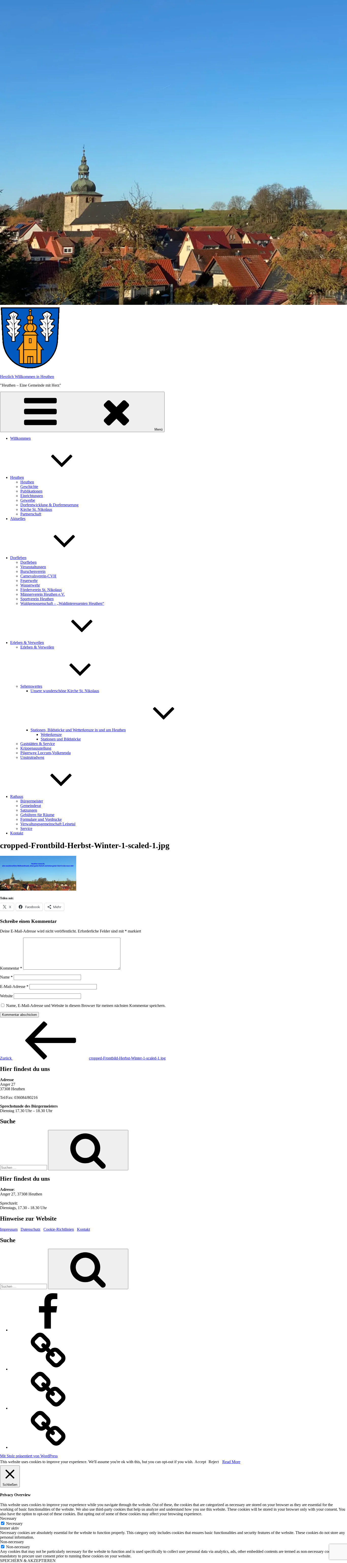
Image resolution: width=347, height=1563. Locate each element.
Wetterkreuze (51, 734)
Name (6, 977)
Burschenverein (32, 571)
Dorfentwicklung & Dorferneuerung (49, 505)
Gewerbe (27, 500)
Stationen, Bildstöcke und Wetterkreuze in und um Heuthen (78, 730)
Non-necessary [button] (12, 1542)
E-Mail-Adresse (14, 986)
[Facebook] (48, 1330)
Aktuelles (17, 518)
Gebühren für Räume (37, 815)
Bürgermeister (31, 801)
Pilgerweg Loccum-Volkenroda (45, 753)
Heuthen (17, 477)
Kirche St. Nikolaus (36, 509)
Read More (231, 1462)
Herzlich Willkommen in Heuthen (27, 376)
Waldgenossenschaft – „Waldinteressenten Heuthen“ (62, 603)
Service (26, 828)
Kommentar (11, 968)
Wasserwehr (30, 585)
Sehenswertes (31, 686)
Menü (158, 429)
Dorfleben (18, 558)
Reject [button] (214, 1462)
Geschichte (29, 486)
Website (6, 996)
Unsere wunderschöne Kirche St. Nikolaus (64, 691)
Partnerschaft (30, 514)
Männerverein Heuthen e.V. (42, 594)
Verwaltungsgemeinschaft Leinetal (47, 824)
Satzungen (28, 810)
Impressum (9, 1229)
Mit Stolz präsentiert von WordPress (29, 1456)
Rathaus (16, 796)
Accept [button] (200, 1462)
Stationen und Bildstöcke (61, 739)
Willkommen (20, 438)
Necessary (14, 1523)
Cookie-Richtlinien (58, 1229)
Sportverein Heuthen (37, 599)
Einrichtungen (31, 496)
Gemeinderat (30, 805)
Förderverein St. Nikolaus (41, 590)
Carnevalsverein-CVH (38, 576)
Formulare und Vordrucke (41, 819)
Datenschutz (30, 1229)
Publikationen (31, 491)
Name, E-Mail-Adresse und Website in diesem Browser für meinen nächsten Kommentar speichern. (86, 1005)
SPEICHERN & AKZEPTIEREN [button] (28, 1560)
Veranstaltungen (33, 567)
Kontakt (16, 833)
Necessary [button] (8, 1518)
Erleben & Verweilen (27, 642)
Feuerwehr (29, 580)
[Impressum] (48, 1369)
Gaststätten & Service (37, 743)
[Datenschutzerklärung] (48, 1408)
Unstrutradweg (32, 757)
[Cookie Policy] (48, 1447)
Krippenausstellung (35, 748)
